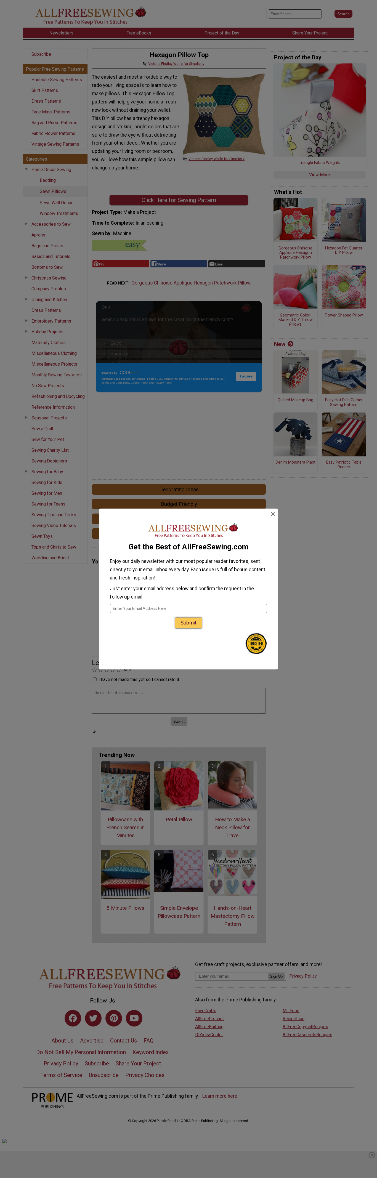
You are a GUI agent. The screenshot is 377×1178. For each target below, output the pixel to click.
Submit (188, 622)
